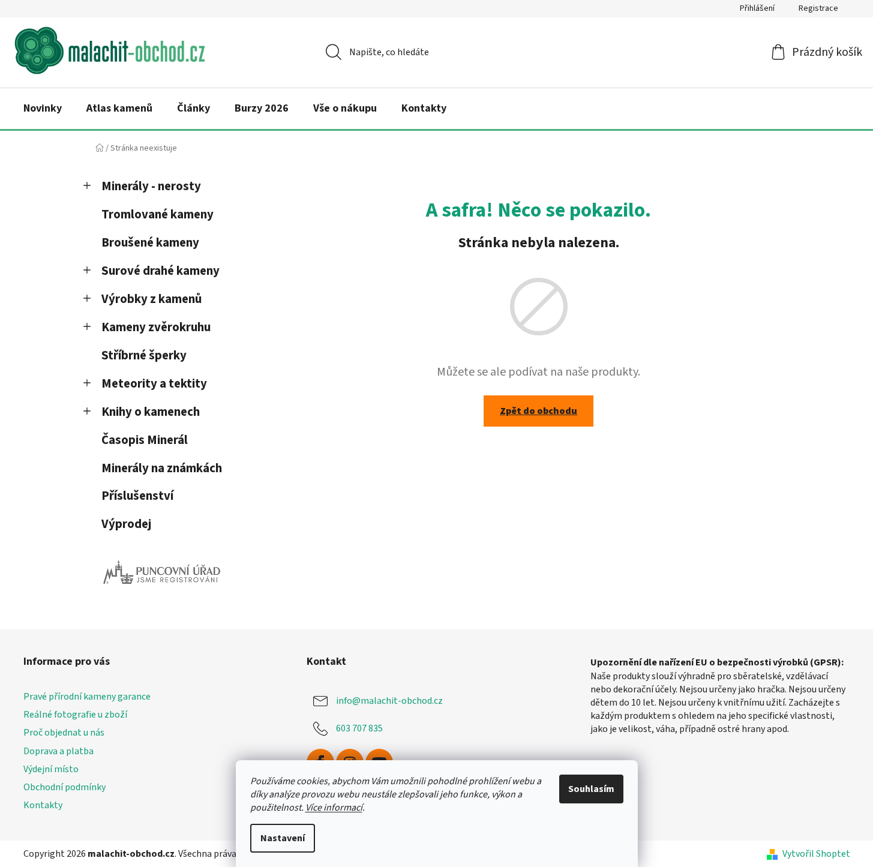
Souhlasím (591, 789)
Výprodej (126, 524)
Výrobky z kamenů (151, 299)
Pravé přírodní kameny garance (87, 696)
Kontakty (42, 805)
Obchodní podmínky (64, 787)
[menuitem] (42, 108)
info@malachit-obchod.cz (389, 700)
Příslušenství (137, 496)
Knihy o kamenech (150, 412)
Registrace (818, 8)
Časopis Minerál (144, 440)
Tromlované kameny (157, 214)
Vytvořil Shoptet (816, 853)
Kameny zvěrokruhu (156, 327)
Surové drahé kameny (160, 271)
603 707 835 (359, 728)
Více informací (333, 807)
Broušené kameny (150, 242)
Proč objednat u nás (63, 732)
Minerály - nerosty (151, 186)
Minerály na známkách (161, 468)
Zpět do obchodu (538, 411)
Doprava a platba (58, 751)
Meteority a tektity (154, 383)
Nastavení (282, 838)
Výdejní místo (51, 769)
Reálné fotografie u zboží (75, 714)
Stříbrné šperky (144, 355)
